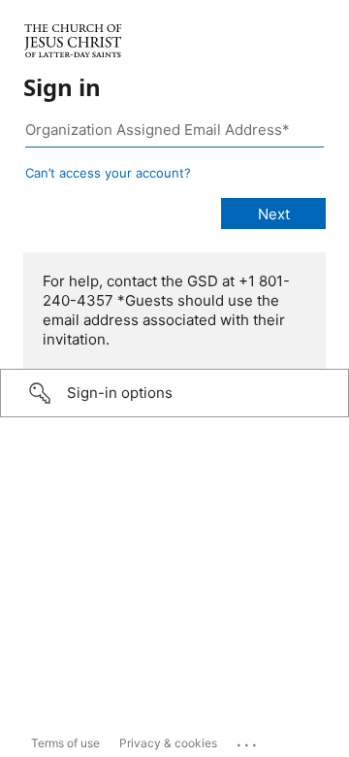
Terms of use (65, 743)
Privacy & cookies (168, 743)
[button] (174, 393)
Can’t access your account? (108, 173)
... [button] (248, 740)
